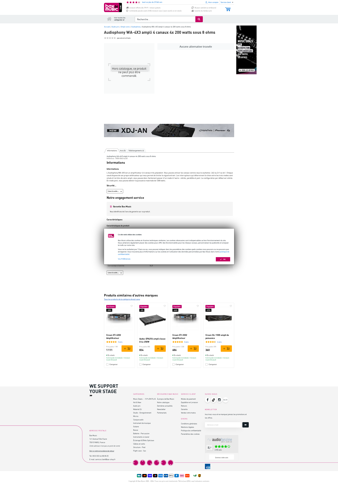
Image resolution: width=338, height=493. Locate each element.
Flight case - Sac (139, 451)
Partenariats (162, 413)
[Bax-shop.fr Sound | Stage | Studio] (113, 7)
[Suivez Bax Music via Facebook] (207, 400)
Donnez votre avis (221, 458)
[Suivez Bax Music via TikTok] (213, 400)
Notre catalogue (163, 402)
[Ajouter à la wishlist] (132, 306)
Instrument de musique (142, 423)
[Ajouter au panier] (127, 348)
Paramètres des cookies (190, 434)
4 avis (219, 342)
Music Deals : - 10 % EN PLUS (144, 399)
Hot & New (137, 402)
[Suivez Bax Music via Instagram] (219, 400)
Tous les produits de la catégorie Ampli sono (122, 299)
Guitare (136, 426)
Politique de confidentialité (191, 430)
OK (224, 259)
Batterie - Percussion (141, 433)
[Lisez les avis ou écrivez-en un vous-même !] (110, 38)
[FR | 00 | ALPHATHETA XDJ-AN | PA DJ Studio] (169, 130)
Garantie (184, 409)
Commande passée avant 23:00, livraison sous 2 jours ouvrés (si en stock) (155, 11)
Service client (188, 394)
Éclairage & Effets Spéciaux (143, 440)
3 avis (120, 342)
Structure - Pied (139, 447)
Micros (135, 416)
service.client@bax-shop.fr (105, 459)
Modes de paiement (188, 399)
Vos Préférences (124, 259)
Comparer (113, 364)
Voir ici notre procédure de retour (101, 451)
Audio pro (136, 406)
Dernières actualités (165, 406)
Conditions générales (189, 423)
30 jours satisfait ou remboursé (205, 8)
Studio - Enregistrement (142, 413)
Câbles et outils (139, 444)
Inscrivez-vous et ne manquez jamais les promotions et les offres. (226, 416)
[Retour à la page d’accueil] (109, 19)
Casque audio (138, 419)
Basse (135, 430)
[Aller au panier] (228, 8)
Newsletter (161, 409)
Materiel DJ (137, 409)
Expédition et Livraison (189, 402)
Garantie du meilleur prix (203, 11)
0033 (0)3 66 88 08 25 (100, 456)
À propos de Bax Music (165, 399)
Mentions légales (187, 427)
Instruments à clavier (141, 437)
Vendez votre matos (188, 413)
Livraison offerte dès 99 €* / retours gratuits (145, 8)
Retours (184, 406)
